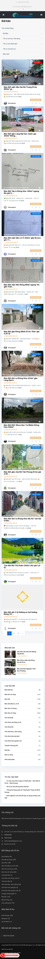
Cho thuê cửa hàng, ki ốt (13, 722)
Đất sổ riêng (9, 755)
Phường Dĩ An (9, 328)
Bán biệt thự (9, 690)
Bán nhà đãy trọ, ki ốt (12, 704)
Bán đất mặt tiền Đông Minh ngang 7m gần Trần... (21, 286)
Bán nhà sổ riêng (10, 713)
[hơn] (20, 96)
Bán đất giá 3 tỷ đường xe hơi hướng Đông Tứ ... (20, 613)
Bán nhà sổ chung (11, 708)
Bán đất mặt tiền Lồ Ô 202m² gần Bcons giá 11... (22, 239)
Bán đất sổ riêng (10, 694)
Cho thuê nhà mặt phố (12, 736)
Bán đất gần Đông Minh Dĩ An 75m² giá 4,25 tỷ (21, 332)
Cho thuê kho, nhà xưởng (13, 731)
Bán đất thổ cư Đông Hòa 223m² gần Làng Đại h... (20, 379)
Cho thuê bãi (9, 717)
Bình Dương (5, 915)
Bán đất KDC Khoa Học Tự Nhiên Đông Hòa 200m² (21, 426)
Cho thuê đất (9, 727)
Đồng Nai (5, 918)
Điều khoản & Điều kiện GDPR (11, 953)
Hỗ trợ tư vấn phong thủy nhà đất (17, 786)
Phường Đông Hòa (11, 83)
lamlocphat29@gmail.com (23, 6)
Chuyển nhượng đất (11, 745)
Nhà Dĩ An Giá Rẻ (7, 818)
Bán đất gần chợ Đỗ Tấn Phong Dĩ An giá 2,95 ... (22, 473)
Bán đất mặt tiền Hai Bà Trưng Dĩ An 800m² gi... (20, 88)
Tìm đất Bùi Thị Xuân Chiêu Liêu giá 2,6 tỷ (22, 566)
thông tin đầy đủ (35, 100)
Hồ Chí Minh (6, 921)
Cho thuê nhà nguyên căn (13, 741)
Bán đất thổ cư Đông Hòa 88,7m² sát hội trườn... (22, 519)
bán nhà (7, 699)
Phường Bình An (10, 234)
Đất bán (7, 750)
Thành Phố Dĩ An (23, 83)
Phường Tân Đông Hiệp (12, 468)
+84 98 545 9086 (23, 2)
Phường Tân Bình (11, 560)
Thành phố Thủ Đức (23, 609)
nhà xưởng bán (10, 759)
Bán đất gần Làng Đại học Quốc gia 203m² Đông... (20, 135)
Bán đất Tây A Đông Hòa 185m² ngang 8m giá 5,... (21, 192)
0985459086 (8, 835)
